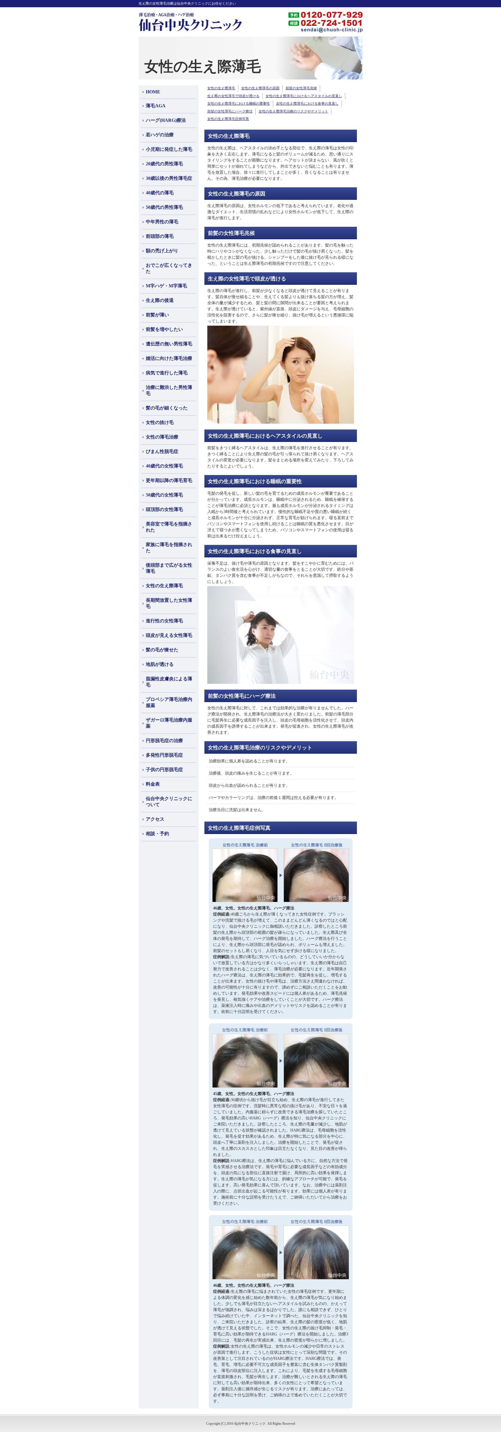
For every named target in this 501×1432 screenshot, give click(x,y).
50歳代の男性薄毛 (164, 207)
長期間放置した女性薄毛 (169, 603)
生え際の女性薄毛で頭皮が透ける (233, 96)
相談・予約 (157, 833)
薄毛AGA (156, 105)
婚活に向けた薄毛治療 (169, 358)
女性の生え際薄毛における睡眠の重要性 (238, 103)
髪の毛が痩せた (162, 649)
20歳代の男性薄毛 (164, 163)
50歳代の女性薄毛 (164, 494)
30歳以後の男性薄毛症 (169, 178)
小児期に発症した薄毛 (169, 149)
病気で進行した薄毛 (167, 372)
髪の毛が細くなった (167, 407)
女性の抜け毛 (160, 422)
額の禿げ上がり (162, 250)
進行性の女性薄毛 (164, 620)
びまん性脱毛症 (162, 451)
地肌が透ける (160, 664)
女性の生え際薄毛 (164, 585)
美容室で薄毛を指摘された (169, 526)
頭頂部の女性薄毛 (164, 509)
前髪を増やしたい (164, 329)
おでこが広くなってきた (169, 268)
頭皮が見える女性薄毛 (169, 635)
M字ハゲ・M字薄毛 (166, 285)
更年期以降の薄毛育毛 (169, 480)
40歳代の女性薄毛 (164, 465)
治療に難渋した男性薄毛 (169, 390)
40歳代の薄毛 (160, 192)
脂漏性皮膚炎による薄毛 (169, 681)
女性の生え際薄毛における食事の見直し (307, 103)
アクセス (155, 819)
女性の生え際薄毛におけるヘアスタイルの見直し (304, 96)
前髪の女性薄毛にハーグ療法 (230, 111)
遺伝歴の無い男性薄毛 (169, 343)
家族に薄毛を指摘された (169, 547)
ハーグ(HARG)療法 (166, 120)
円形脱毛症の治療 (164, 740)
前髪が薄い (157, 314)
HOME (153, 91)
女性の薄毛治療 (162, 436)
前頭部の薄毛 (160, 236)
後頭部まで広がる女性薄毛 (169, 568)
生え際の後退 (160, 300)
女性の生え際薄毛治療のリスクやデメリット (293, 111)
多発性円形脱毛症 (164, 755)
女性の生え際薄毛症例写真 (228, 119)
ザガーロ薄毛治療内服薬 (169, 722)
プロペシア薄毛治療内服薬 (169, 702)
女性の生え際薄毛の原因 (260, 88)
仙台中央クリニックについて (169, 801)
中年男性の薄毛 (162, 221)
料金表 (153, 784)
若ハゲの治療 (160, 134)
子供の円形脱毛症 (164, 769)
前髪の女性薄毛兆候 (301, 88)
